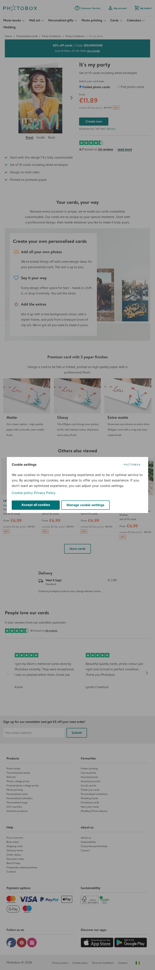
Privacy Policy (45, 493)
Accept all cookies (35, 505)
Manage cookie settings (85, 505)
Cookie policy (22, 493)
